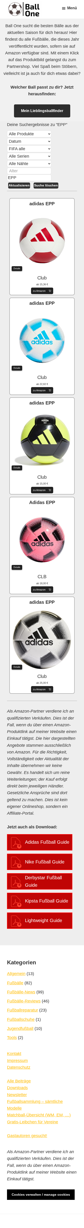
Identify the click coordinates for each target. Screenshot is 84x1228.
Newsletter (17, 1094)
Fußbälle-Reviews (24, 1001)
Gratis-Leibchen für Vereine (32, 1122)
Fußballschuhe (21, 1019)
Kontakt (14, 1053)
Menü (72, 8)
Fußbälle (15, 983)
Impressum (17, 1060)
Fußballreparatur (22, 1010)
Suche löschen (46, 185)
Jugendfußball (20, 1028)
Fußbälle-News (21, 992)
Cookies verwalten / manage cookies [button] (41, 1194)
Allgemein (16, 973)
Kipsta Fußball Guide (46, 900)
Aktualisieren (19, 185)
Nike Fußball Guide (44, 861)
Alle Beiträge (19, 1081)
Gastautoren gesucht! (27, 1135)
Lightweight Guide (43, 920)
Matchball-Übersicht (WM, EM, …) (39, 1115)
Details (17, 268)
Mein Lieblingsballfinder (42, 111)
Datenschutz (18, 1067)
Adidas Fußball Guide (47, 842)
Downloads (17, 1087)
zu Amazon (39, 290)
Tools (12, 1037)
